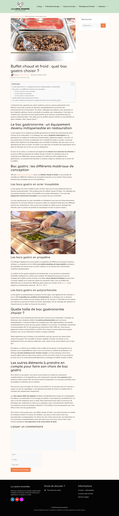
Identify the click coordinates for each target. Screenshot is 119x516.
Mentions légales (83, 497)
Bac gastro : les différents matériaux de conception (28, 89)
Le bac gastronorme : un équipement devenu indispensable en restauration (36, 87)
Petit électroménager (52, 6)
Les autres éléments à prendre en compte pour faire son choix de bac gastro (36, 100)
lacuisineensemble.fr (62, 507)
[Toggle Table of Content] (72, 84)
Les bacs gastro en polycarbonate (24, 95)
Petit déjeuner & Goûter (87, 6)
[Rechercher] (103, 25)
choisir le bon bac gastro (25, 175)
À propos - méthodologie (86, 490)
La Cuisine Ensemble (24, 75)
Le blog (39, 6)
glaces (64, 283)
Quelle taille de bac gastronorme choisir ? (25, 98)
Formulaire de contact (54, 490)
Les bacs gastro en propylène (23, 93)
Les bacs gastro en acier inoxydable (25, 91)
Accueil (12, 16)
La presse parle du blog (85, 494)
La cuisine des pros (19, 16)
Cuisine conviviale (69, 6)
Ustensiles (101, 6)
